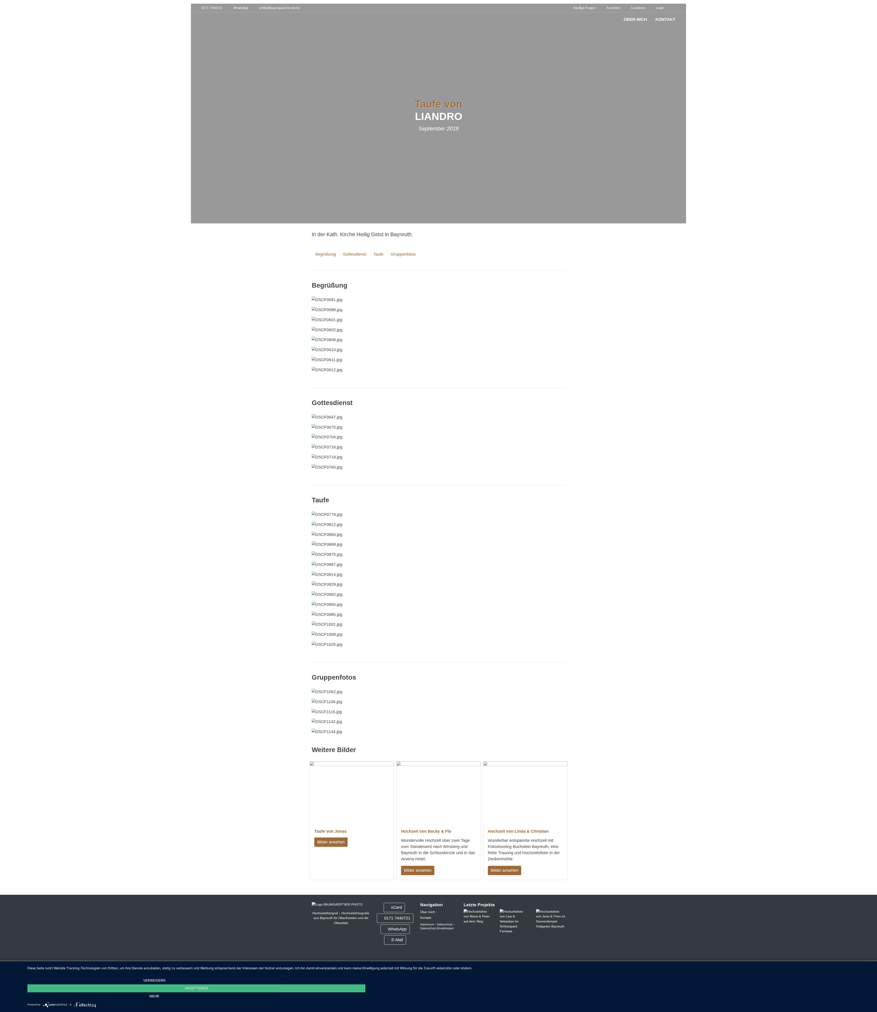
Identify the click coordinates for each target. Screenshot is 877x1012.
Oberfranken (347, 918)
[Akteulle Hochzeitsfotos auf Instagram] (319, 941)
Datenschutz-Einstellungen (437, 928)
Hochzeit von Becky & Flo (426, 831)
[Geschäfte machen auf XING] (356, 941)
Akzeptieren (196, 988)
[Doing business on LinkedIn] (362, 941)
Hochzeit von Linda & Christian (518, 831)
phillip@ (279, 8)
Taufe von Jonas (330, 831)
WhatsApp (397, 929)
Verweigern (154, 980)
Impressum (427, 924)
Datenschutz (444, 924)
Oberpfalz (341, 923)
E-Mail (396, 940)
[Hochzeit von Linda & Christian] (525, 792)
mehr (154, 996)
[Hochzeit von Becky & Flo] (438, 792)
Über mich (635, 19)
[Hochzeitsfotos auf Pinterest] (344, 941)
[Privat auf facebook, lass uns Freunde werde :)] (338, 941)
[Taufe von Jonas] (352, 792)
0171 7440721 (397, 918)
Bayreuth (326, 918)
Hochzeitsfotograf (325, 913)
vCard (396, 907)
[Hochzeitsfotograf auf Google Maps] (350, 941)
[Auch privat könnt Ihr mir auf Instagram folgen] (325, 941)
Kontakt (665, 19)
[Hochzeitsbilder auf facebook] (332, 941)
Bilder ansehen (331, 842)
